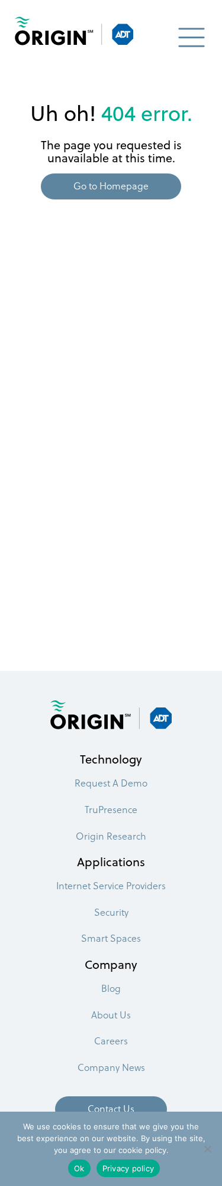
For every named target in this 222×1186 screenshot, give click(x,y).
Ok (79, 1168)
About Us (111, 1014)
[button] (191, 42)
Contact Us (111, 1108)
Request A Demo (111, 782)
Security (111, 912)
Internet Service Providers (111, 885)
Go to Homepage (111, 185)
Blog (111, 988)
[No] (207, 1149)
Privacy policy (128, 1168)
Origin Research (111, 836)
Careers (111, 1040)
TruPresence (111, 809)
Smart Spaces (111, 938)
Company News (111, 1067)
